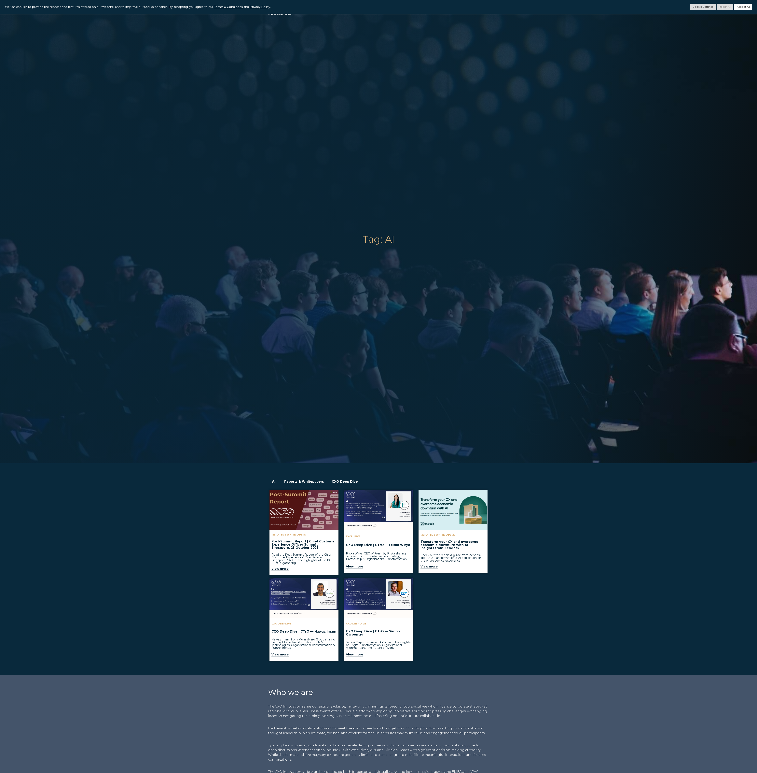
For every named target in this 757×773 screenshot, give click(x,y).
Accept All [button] (743, 6)
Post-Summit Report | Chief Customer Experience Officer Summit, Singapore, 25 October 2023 (303, 544)
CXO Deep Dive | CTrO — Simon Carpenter (373, 632)
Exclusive (353, 536)
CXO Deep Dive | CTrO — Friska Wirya (378, 545)
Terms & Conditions (228, 7)
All (274, 481)
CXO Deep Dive (345, 481)
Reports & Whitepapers (304, 481)
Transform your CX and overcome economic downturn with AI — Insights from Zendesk (449, 545)
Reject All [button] (725, 6)
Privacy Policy (260, 7)
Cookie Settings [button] (703, 6)
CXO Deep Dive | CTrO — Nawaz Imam (303, 631)
